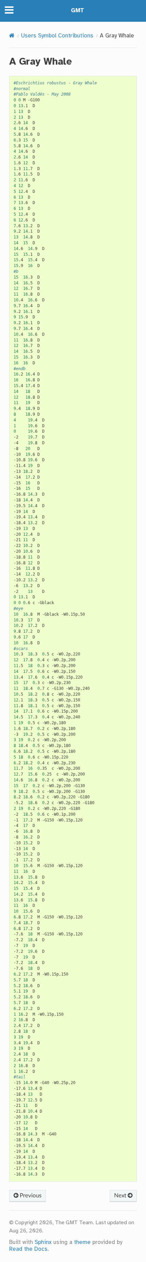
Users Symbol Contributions (57, 36)
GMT (77, 11)
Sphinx (43, 1242)
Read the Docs (28, 1249)
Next (121, 1195)
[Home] (12, 36)
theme (82, 1242)
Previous (29, 1195)
